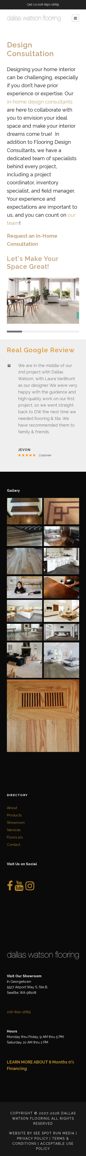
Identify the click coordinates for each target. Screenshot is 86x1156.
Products (14, 815)
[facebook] (10, 888)
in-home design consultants (39, 102)
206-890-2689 (48, 4)
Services (13, 830)
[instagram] (29, 888)
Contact (13, 845)
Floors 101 (15, 837)
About (12, 808)
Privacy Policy (32, 1138)
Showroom (16, 823)
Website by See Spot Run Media (42, 1133)
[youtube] (19, 888)
